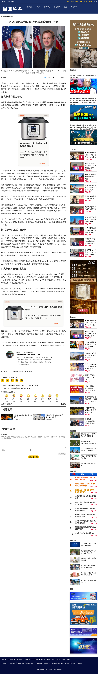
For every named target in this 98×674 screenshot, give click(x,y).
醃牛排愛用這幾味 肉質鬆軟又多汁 (19, 388)
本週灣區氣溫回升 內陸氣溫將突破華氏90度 (91, 187)
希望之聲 (47, 663)
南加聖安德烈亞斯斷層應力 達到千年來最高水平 (91, 399)
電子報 (90, 1)
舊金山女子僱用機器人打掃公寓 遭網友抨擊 (90, 219)
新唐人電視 (20, 663)
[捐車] (83, 624)
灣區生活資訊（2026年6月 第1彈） (90, 377)
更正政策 (12, 659)
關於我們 (4, 659)
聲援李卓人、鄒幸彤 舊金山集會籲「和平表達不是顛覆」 (90, 252)
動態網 (73, 663)
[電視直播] (83, 653)
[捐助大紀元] (83, 635)
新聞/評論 (30, 7)
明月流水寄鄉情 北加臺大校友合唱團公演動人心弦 (90, 230)
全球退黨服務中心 (57, 663)
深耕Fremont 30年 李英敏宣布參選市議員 (90, 366)
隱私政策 (27, 659)
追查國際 (12, 663)
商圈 (85, 1)
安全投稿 (35, 659)
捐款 (81, 1)
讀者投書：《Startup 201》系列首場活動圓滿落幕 (90, 421)
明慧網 (67, 663)
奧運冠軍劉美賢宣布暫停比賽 (90, 197)
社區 (38, 7)
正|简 (62, 77)
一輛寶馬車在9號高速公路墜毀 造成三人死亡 (90, 410)
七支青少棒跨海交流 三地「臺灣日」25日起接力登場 (90, 155)
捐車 (77, 1)
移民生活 (47, 7)
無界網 (80, 663)
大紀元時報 (38, 663)
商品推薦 (74, 7)
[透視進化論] (83, 313)
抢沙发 (63, 404)
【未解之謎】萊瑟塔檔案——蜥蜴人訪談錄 (90, 344)
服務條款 (19, 659)
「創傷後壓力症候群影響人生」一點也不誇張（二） (25, 385)
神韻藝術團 (29, 663)
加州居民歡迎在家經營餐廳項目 (90, 208)
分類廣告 (57, 7)
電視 (68, 1)
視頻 (65, 7)
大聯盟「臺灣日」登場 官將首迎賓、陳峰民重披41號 (90, 166)
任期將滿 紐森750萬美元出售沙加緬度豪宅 (90, 241)
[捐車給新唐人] (83, 67)
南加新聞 (8, 16)
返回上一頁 (33, 457)
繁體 (95, 1)
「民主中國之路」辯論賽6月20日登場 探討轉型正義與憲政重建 (91, 388)
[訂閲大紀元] (83, 600)
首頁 (2, 16)
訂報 (72, 1)
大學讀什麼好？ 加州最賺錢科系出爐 (90, 177)
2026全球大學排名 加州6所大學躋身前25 (90, 355)
